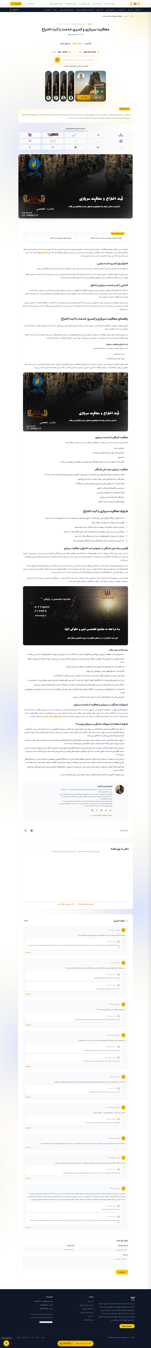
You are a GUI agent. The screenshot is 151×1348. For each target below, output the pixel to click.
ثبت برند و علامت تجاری (87, 1305)
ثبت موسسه (121, 10)
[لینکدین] (101, 810)
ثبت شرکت (138, 10)
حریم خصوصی (25, 1337)
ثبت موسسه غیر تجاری (87, 1312)
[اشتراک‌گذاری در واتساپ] (25, 830)
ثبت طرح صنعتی (110, 10)
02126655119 (44, 1305)
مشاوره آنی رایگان (127, 1326)
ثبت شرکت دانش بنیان (53, 716)
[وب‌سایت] (110, 810)
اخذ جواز (126, 16)
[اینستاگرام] (106, 810)
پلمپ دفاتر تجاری (89, 1320)
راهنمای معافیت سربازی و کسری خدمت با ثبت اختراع (106, 238)
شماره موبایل (71, 1245)
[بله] (97, 91)
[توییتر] (97, 810)
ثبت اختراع (100, 10)
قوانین (18, 1337)
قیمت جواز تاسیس (84, 4)
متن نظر (125, 1255)
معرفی (96, 97)
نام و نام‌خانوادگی (123, 1245)
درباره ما (55, 10)
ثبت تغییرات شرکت (88, 1309)
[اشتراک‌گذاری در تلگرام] (31, 830)
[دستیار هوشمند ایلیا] (6, 1343)
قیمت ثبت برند (97, 4)
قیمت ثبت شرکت (109, 4)
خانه (132, 16)
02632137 (38, 1301)
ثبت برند (130, 10)
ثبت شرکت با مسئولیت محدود (85, 10)
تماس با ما (30, 4)
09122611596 (44, 1309)
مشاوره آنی (17, 4)
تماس (82, 97)
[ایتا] (93, 91)
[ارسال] (57, 59)
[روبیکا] (102, 91)
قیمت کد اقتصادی (70, 4)
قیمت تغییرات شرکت (56, 4)
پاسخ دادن (28, 952)
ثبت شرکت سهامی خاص (67, 10)
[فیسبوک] (92, 810)
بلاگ (32, 1337)
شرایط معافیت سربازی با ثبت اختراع (60, 238)
